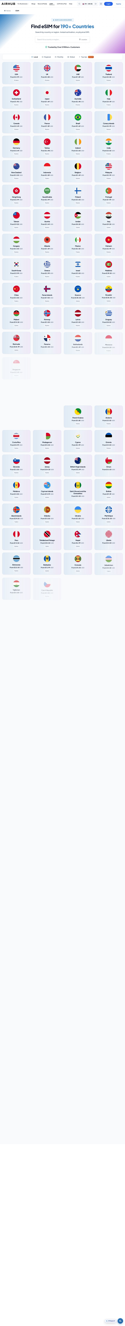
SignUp (118, 4)
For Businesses (22, 4)
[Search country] (79, 4)
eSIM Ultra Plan (62, 4)
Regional (47, 57)
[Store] (101, 4)
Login (108, 4)
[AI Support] (120, 1321)
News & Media (42, 4)
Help (70, 4)
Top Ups (87, 57)
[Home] (8, 4)
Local (36, 57)
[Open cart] (95, 4)
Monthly (60, 57)
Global (72, 57)
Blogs (33, 4)
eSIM (51, 4)
